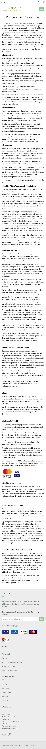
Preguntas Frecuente (9, 670)
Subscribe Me (41, 619)
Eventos (5, 701)
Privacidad (6, 654)
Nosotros (5, 696)
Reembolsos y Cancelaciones (12, 662)
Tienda (4, 684)
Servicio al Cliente (8, 666)
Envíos (4, 658)
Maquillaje (5, 688)
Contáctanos (6, 692)
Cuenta (3, 2)
